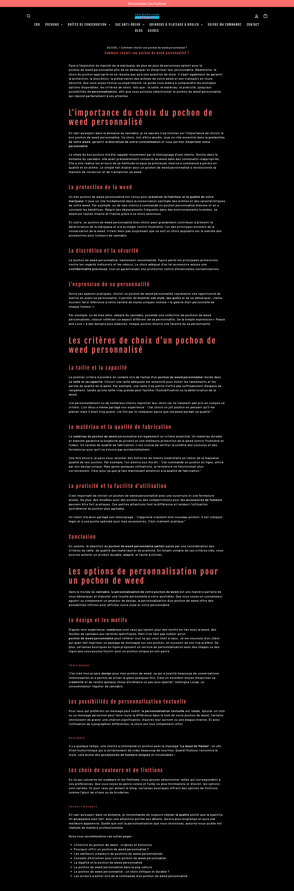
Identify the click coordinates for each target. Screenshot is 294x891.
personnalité (165, 319)
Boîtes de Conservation (88, 24)
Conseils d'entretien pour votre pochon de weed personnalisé (120, 858)
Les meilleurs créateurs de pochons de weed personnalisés (118, 853)
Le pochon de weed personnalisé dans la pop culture (113, 867)
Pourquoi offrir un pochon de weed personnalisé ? (111, 849)
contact (253, 24)
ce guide (149, 83)
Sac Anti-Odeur (128, 24)
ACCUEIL (112, 47)
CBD (37, 24)
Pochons (52, 24)
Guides (153, 31)
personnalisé (105, 436)
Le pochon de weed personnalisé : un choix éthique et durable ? (121, 871)
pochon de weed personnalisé (91, 70)
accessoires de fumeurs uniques (125, 754)
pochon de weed (166, 592)
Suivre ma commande (225, 24)
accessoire (181, 264)
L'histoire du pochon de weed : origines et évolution (113, 845)
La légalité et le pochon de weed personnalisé (108, 862)
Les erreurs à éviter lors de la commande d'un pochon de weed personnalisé (131, 876)
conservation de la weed (87, 231)
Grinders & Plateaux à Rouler (174, 24)
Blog (139, 31)
